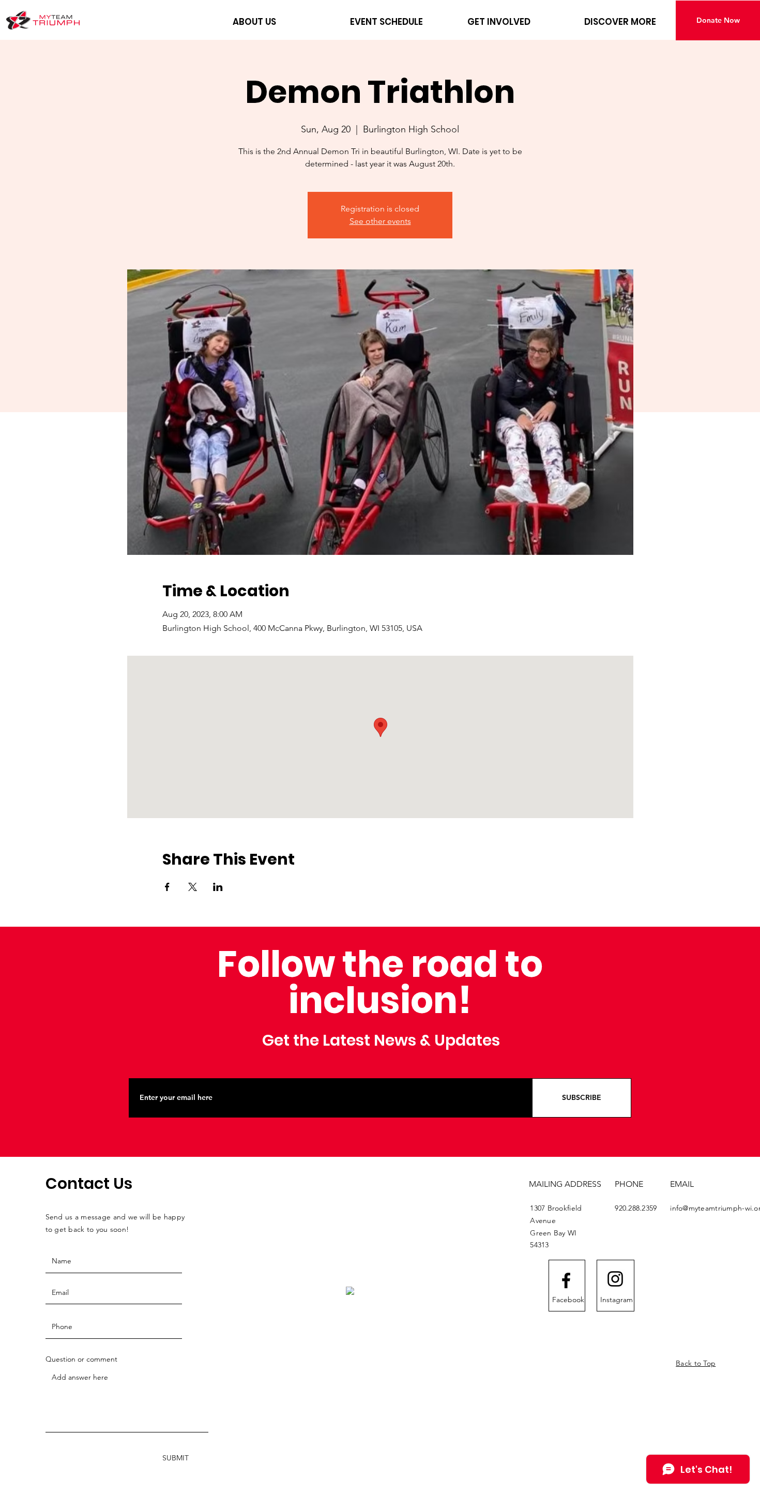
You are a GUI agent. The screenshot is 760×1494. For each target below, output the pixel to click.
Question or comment (81, 1359)
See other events (380, 221)
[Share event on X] (192, 887)
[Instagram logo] (615, 1279)
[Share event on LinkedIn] (218, 887)
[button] (283, 21)
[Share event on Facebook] (167, 887)
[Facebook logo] (566, 1280)
